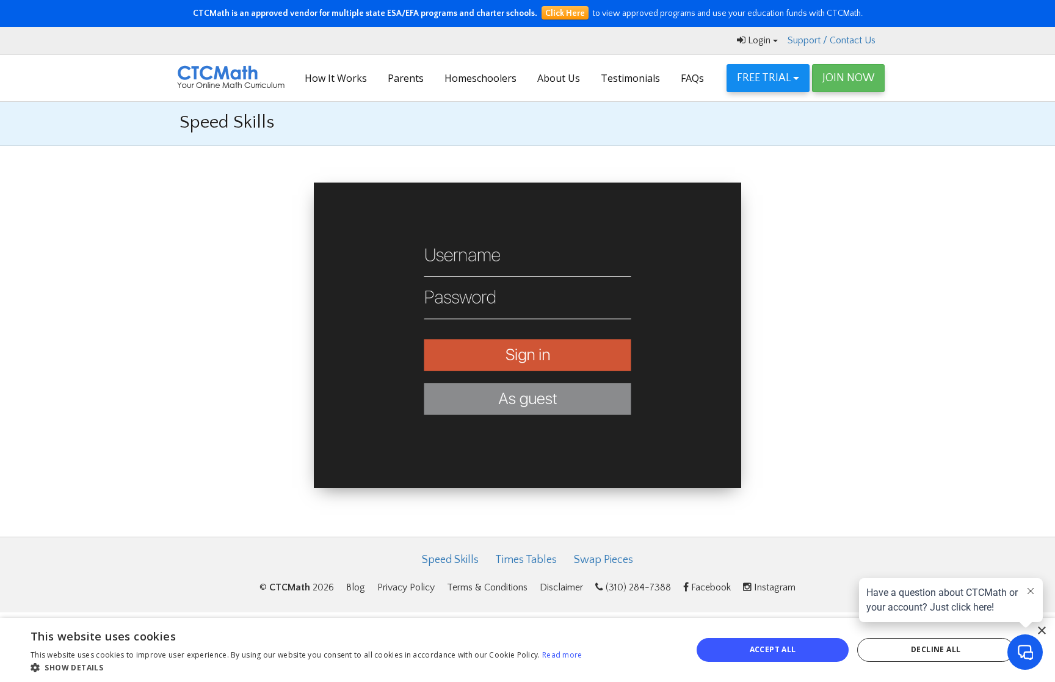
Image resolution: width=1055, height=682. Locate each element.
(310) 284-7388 (637, 587)
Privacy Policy (406, 587)
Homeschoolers (480, 78)
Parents (406, 78)
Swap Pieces (603, 560)
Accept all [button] (773, 649)
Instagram (774, 587)
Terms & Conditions (487, 587)
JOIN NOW (848, 78)
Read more (562, 655)
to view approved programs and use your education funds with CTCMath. (528, 13)
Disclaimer (561, 587)
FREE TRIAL (765, 78)
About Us (558, 78)
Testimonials (630, 78)
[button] (306, 667)
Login (759, 40)
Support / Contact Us (832, 40)
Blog (355, 587)
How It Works (336, 78)
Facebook (710, 587)
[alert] (527, 650)
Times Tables (526, 560)
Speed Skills (450, 560)
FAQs (692, 78)
